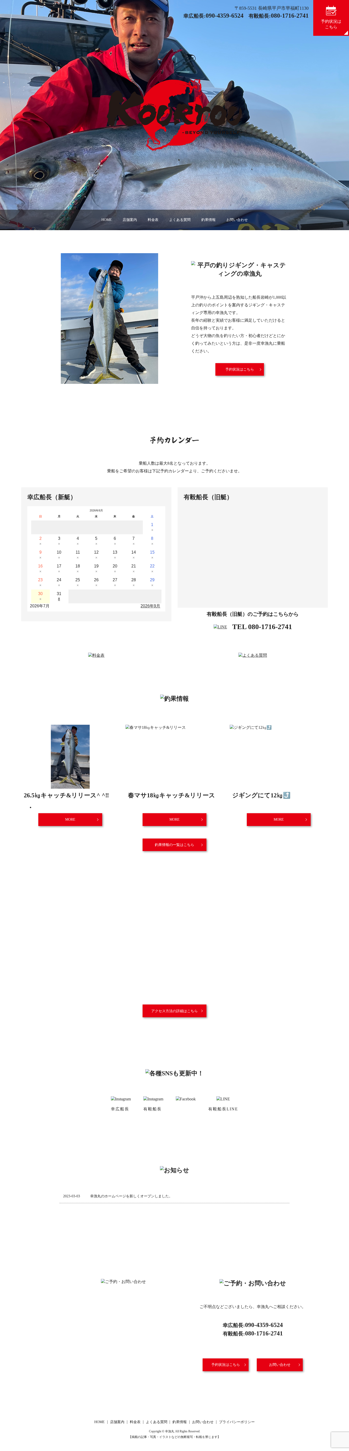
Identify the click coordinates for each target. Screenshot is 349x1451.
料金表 (153, 220)
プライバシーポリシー (237, 1422)
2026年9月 (150, 606)
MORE (70, 819)
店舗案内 (130, 220)
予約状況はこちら (239, 369)
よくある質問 (180, 220)
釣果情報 (208, 220)
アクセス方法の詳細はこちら (174, 1011)
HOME (106, 220)
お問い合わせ (237, 220)
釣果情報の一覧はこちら (174, 845)
